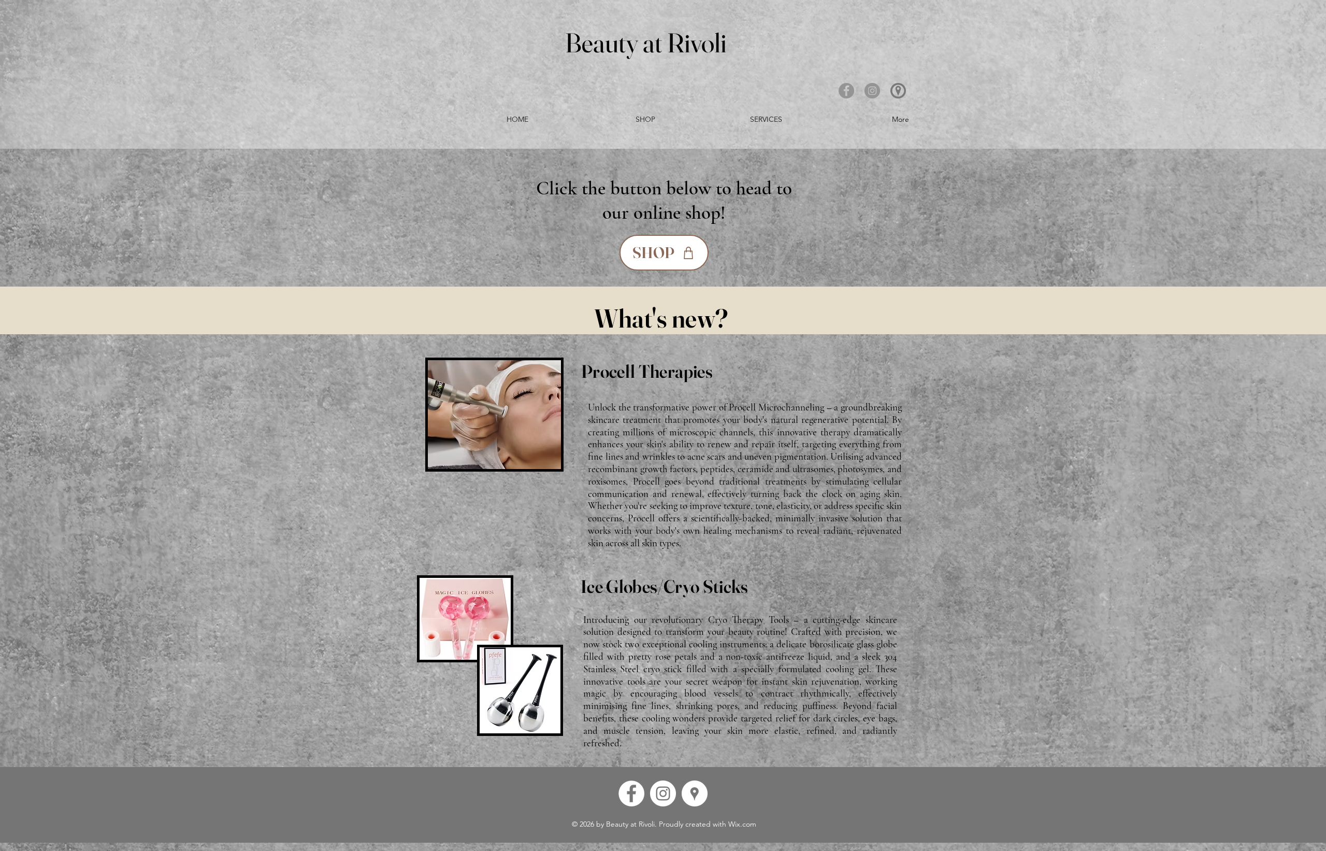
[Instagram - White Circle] (663, 793)
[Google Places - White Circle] (695, 793)
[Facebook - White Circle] (631, 793)
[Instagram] (872, 90)
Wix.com (742, 824)
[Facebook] (846, 90)
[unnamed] (898, 90)
